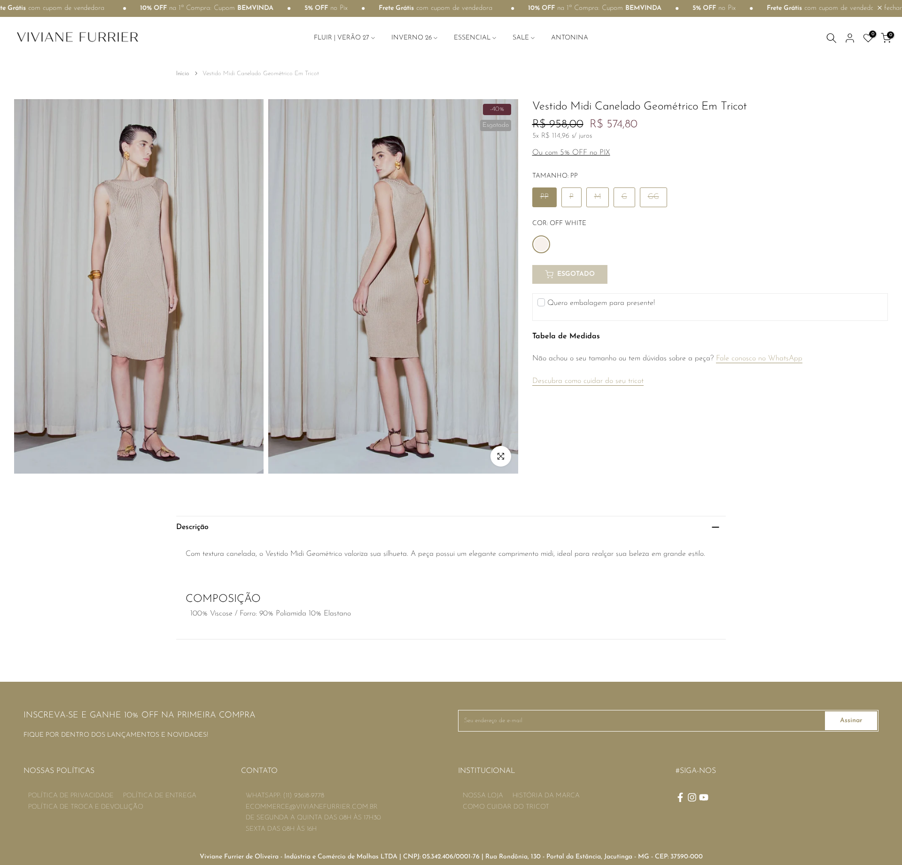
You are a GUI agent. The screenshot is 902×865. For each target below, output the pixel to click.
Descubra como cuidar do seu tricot (588, 381)
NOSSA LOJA (483, 795)
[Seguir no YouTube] (703, 797)
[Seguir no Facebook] (680, 797)
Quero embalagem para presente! (601, 303)
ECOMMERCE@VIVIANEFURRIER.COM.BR (312, 806)
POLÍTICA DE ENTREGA (159, 795)
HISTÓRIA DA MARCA (546, 795)
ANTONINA (569, 37)
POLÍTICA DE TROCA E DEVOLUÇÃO (85, 806)
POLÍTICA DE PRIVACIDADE (71, 795)
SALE (521, 37)
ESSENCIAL (472, 37)
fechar (892, 8)
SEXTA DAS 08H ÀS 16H (281, 829)
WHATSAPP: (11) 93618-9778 (285, 795)
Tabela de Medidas (566, 336)
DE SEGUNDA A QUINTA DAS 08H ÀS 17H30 (313, 817)
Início (182, 73)
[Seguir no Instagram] (692, 797)
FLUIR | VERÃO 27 (341, 37)
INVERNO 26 (411, 37)
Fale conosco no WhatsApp (759, 358)
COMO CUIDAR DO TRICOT (506, 806)
